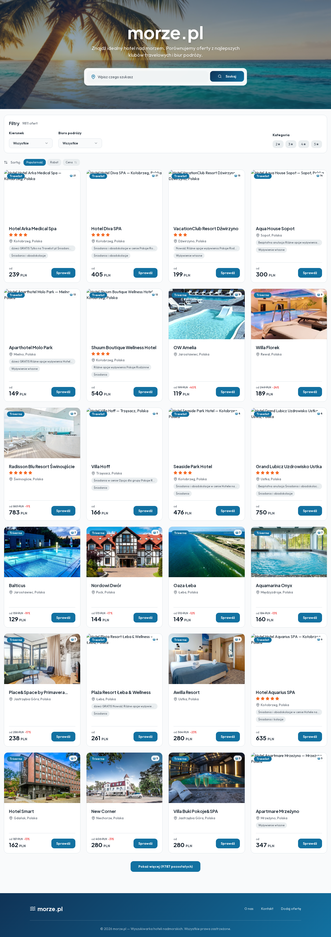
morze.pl (165, 32)
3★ (290, 144)
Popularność (34, 162)
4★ (303, 144)
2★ (278, 144)
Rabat (54, 162)
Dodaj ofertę (291, 908)
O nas (248, 908)
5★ (316, 144)
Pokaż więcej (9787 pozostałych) (165, 866)
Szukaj (231, 76)
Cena (69, 162)
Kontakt (267, 908)
